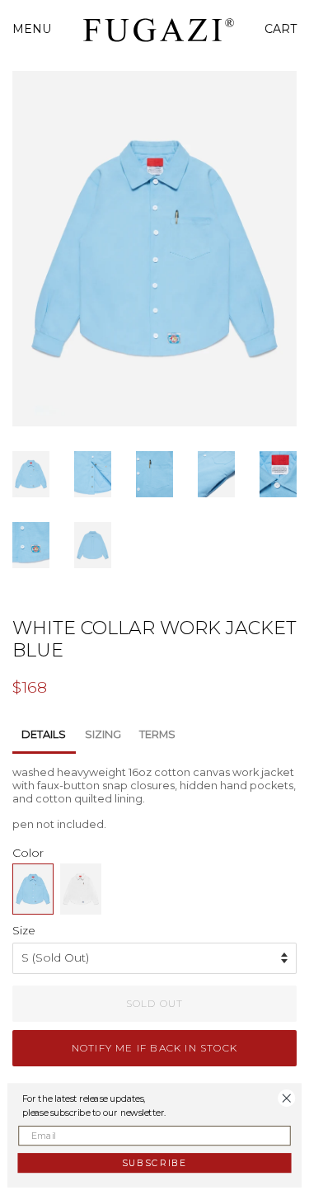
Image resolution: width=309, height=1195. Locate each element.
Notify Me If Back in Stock (154, 1048)
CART (281, 28)
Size (23, 930)
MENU (31, 28)
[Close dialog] (287, 1098)
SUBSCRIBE (154, 1162)
